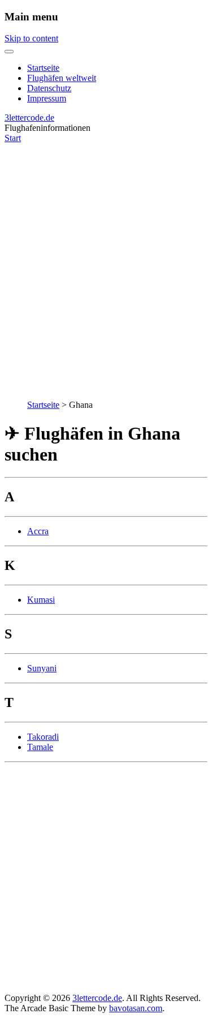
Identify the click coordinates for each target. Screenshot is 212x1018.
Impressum (46, 98)
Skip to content (31, 38)
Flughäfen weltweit (61, 78)
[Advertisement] (106, 265)
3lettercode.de (29, 117)
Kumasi (41, 599)
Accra (38, 531)
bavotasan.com (135, 1008)
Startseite (43, 68)
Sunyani (42, 668)
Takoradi (43, 737)
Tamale (40, 747)
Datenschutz (49, 88)
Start (13, 138)
